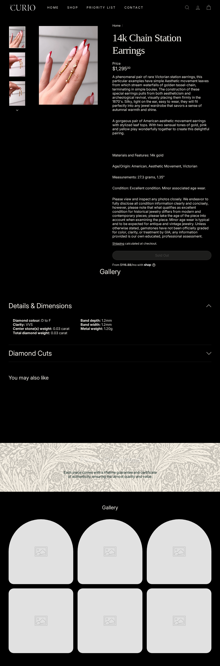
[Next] (17, 109)
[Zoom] (68, 65)
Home (53, 7)
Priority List (101, 7)
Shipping (118, 243)
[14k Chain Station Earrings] (24, 409)
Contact (134, 7)
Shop (72, 7)
